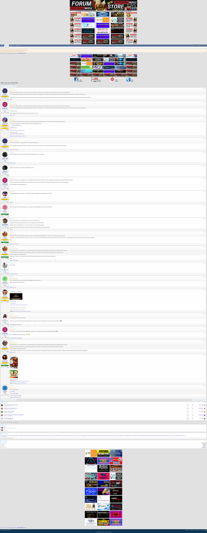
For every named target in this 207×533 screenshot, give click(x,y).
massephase (201, 409)
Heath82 (42, 435)
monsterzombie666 (97, 435)
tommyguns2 (6, 412)
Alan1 (172, 435)
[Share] (203, 88)
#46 (204, 165)
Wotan (104, 435)
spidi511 (120, 435)
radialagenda (21, 435)
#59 (204, 355)
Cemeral (123, 435)
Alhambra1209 (6, 409)
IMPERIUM (58, 435)
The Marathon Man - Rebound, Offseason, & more (17, 130)
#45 (204, 152)
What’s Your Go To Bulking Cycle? (11, 408)
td (136, 435)
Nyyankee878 (134, 435)
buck (202, 405)
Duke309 (101, 435)
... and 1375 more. (4, 436)
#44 (204, 138)
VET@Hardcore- (12, 380)
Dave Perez (11, 435)
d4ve (202, 412)
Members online (4, 433)
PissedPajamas (46, 435)
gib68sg (14, 435)
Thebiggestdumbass (71, 435)
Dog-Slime (139, 435)
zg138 (5, 435)
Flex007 (2, 435)
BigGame (129, 435)
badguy (107, 435)
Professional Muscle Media (16, 125)
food (16, 84)
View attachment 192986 (14, 393)
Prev (2, 86)
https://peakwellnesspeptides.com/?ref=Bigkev (16, 133)
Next (14, 86)
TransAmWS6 (65, 435)
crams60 (126, 435)
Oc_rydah (54, 435)
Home (2, 45)
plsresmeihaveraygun (4, 84)
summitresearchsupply (157, 435)
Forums (6, 45)
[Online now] (4, 93)
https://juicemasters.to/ (13, 301)
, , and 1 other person (22, 311)
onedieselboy (83, 435)
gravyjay (61, 435)
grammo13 (50, 435)
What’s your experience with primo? (11, 404)
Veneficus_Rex (182, 435)
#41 (204, 88)
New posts (2, 47)
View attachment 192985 (14, 389)
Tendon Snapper (150, 435)
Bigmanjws (5, 419)
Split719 (17, 435)
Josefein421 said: (13, 90)
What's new (12, 45)
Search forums (7, 47)
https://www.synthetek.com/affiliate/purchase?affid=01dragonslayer (19, 381)
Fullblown (91, 435)
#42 (204, 102)
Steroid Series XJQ (78, 435)
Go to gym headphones (8, 418)
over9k (89, 435)
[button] (14, 46)
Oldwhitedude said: (13, 248)
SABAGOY (34, 435)
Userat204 (167, 435)
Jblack (31, 435)
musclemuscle (114, 435)
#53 (204, 263)
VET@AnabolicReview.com (14, 379)
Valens (118, 435)
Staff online (3, 425)
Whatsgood (177, 435)
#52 (204, 246)
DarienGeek (146, 435)
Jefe (202, 419)
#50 (204, 218)
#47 (204, 178)
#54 (204, 276)
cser (170, 435)
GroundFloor (38, 435)
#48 (204, 191)
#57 (204, 327)
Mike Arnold (201, 415)
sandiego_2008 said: (13, 278)
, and (16, 338)
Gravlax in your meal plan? (9, 411)
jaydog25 (142, 435)
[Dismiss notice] (205, 50)
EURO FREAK (163, 435)
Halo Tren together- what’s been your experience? (14, 414)
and (15, 149)
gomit (86, 435)
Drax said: (12, 329)
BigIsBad (109, 435)
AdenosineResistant (26, 435)
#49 (204, 205)
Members (18, 45)
